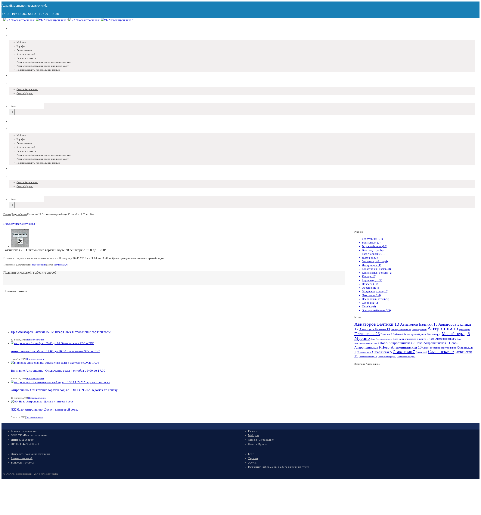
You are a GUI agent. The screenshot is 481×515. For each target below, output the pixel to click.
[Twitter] (172, 281)
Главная (253, 431)
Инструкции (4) (371, 265)
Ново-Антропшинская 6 (442, 338)
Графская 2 (386, 334)
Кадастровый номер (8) (376, 268)
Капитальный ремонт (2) (377, 272)
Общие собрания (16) (375, 291)
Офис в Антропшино (261, 439)
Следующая (27, 223)
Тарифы (253, 458)
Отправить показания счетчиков (30, 453)
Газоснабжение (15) (374, 253)
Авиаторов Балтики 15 (419, 324)
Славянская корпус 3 (406, 357)
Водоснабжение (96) (374, 246)
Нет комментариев (35, 339)
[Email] (181, 281)
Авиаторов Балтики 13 (376, 324)
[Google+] (175, 281)
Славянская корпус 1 (368, 357)
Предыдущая (11, 223)
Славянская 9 (441, 351)
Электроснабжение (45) (376, 310)
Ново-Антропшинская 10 (401, 347)
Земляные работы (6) (375, 261)
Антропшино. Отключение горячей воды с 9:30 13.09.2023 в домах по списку (64, 390)
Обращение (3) (371, 287)
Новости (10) (370, 283)
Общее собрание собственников (439, 347)
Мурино (362, 338)
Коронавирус (434, 334)
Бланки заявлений (22, 458)
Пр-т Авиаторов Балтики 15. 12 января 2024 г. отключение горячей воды (60, 332)
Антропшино (442, 328)
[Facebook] (169, 281)
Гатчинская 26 (60, 264)
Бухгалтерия (464, 330)
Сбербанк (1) (370, 302)
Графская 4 (398, 334)
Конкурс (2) (369, 276)
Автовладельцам (419, 330)
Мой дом (253, 435)
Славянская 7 (404, 352)
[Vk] (166, 281)
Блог (251, 453)
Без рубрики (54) (372, 238)
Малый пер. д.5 (456, 333)
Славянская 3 (365, 352)
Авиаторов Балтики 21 (401, 330)
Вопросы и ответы (22, 462)
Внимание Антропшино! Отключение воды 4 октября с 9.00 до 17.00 (58, 370)
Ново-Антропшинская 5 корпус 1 (410, 339)
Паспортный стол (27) (375, 298)
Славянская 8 (421, 352)
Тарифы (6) (369, 306)
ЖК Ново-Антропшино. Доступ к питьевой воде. (44, 409)
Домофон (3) (370, 257)
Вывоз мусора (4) (372, 250)
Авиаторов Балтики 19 (374, 329)
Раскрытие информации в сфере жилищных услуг (278, 466)
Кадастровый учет (414, 334)
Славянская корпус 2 (387, 357)
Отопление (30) (371, 295)
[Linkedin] (178, 281)
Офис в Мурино (258, 443)
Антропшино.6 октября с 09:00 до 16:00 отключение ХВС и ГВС (55, 351)
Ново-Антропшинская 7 (397, 343)
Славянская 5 (383, 352)
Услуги (252, 462)
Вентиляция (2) (371, 242)
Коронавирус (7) (372, 280)
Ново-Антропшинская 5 (381, 339)
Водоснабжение (39, 264)
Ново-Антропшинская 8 (431, 343)
